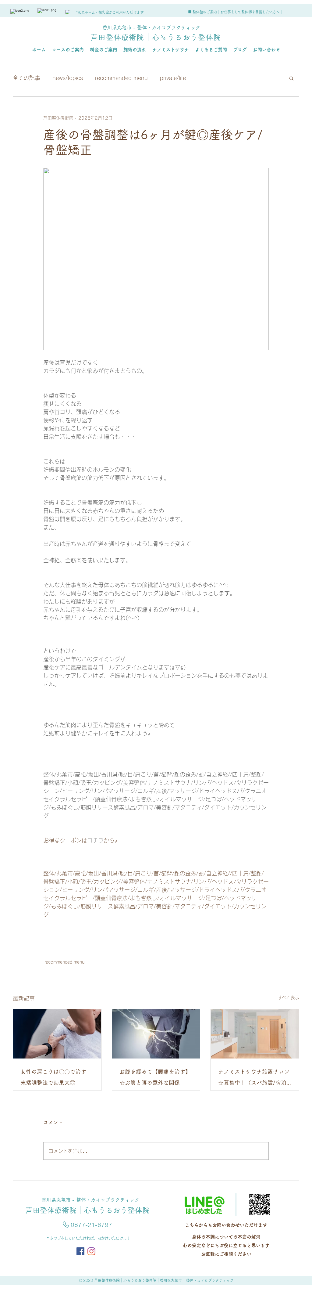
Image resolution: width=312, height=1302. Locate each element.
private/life (173, 78)
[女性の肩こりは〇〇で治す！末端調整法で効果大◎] (57, 1034)
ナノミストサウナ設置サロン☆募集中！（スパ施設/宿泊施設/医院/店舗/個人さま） (253, 1078)
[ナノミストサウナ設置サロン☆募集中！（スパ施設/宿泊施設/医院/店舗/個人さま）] (255, 1034)
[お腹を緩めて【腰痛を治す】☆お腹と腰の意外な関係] (156, 1034)
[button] (291, 78)
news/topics (67, 78)
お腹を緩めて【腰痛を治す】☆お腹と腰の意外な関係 (155, 1077)
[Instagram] (91, 1251)
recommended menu (121, 78)
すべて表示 (288, 997)
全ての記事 (26, 78)
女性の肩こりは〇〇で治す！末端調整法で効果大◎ (56, 1077)
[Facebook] (80, 1251)
